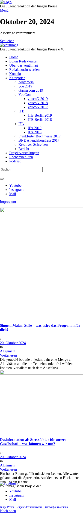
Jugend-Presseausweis (29, 507)
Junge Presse (7, 507)
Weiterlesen (8, 355)
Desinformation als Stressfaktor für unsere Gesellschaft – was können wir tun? (33, 442)
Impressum (8, 202)
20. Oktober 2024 (13, 343)
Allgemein (7, 351)
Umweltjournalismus (56, 507)
